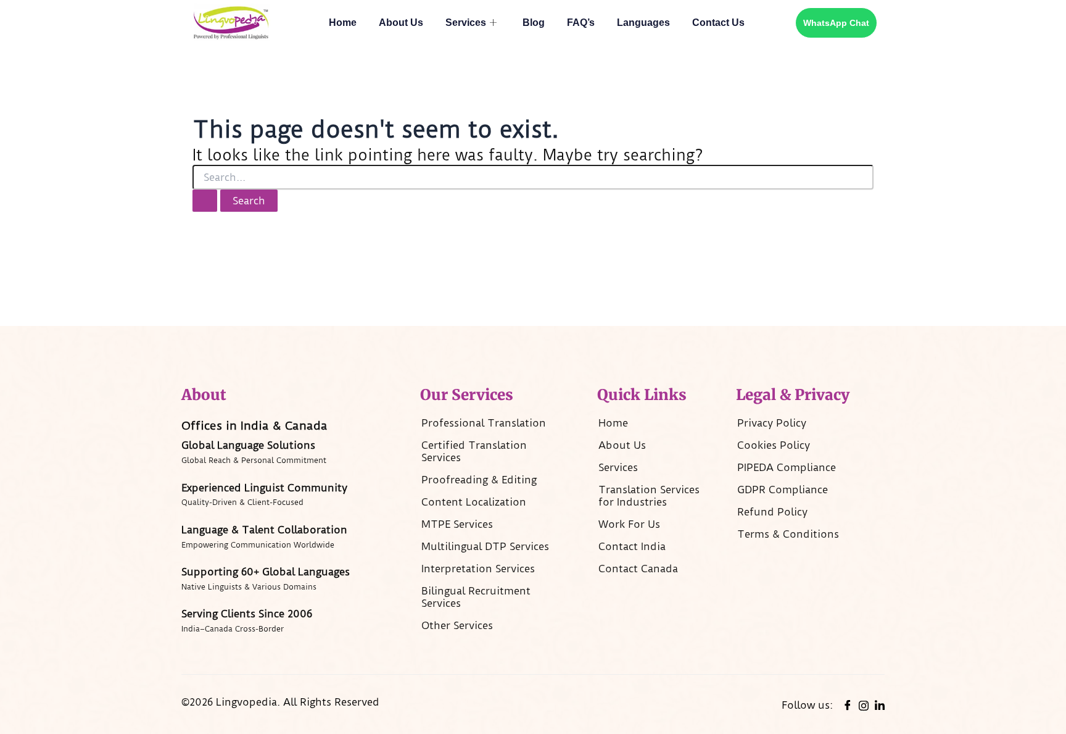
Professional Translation (483, 423)
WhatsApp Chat (836, 23)
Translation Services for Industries (649, 495)
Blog (534, 22)
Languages (643, 22)
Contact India (632, 546)
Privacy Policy (771, 423)
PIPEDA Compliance (786, 467)
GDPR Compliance (782, 489)
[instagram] (864, 704)
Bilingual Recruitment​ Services (476, 597)
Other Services (457, 625)
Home (343, 22)
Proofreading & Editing (479, 479)
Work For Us (629, 524)
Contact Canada (638, 568)
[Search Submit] (204, 201)
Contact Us (718, 22)
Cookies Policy (773, 445)
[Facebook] (848, 705)
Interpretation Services (478, 568)
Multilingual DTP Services (485, 546)
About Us (401, 22)
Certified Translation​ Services (474, 451)
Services (465, 22)
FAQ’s (581, 22)
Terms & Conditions (788, 534)
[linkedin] (880, 705)
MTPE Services (457, 524)
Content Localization (473, 502)
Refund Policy (772, 512)
